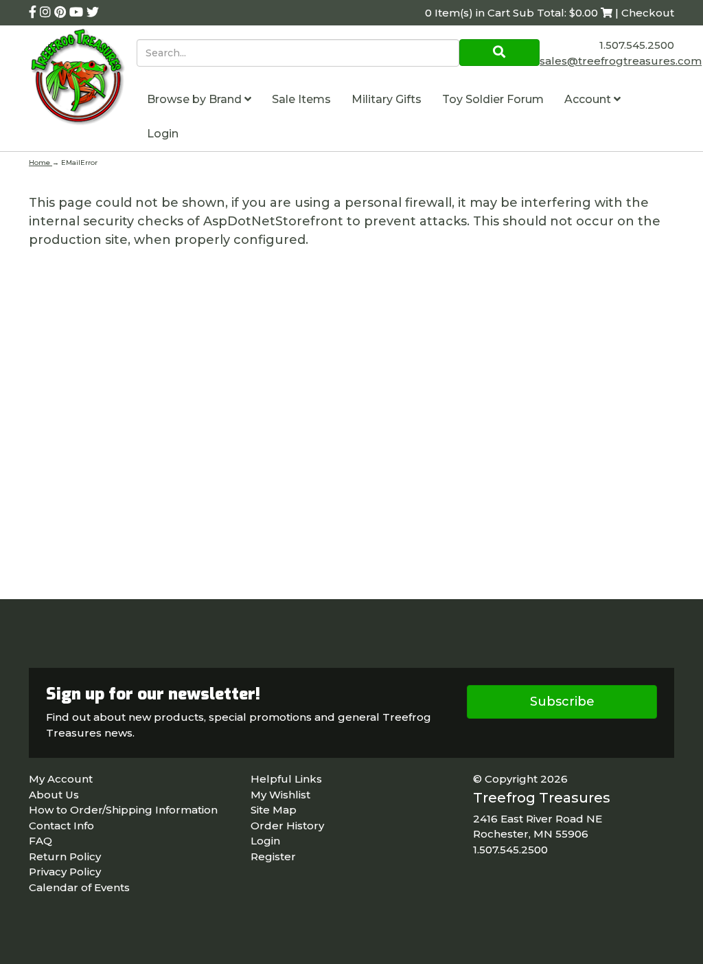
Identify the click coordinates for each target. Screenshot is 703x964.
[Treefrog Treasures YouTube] (78, 12)
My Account (61, 778)
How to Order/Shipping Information (123, 809)
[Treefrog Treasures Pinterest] (61, 12)
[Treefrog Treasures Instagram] (47, 12)
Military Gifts (387, 99)
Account (589, 99)
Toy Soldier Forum (493, 99)
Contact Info (61, 825)
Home (40, 162)
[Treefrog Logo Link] (83, 78)
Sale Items (301, 99)
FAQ (40, 840)
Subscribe (562, 701)
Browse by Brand (195, 99)
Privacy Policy (65, 871)
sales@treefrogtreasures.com (621, 60)
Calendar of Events (79, 887)
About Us (54, 794)
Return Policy (65, 856)
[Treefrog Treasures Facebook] (34, 12)
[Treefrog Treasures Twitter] (93, 12)
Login (162, 133)
